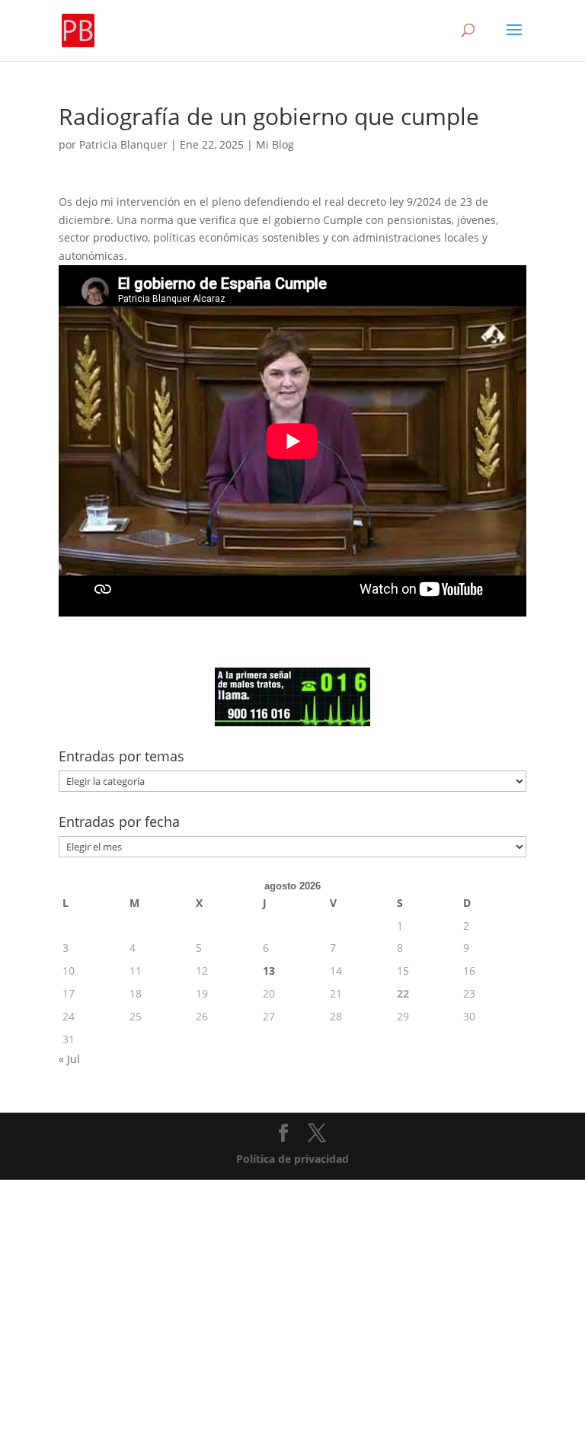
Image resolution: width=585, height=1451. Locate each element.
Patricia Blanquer (123, 144)
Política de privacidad (292, 1159)
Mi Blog (275, 144)
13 (269, 970)
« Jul (69, 1059)
